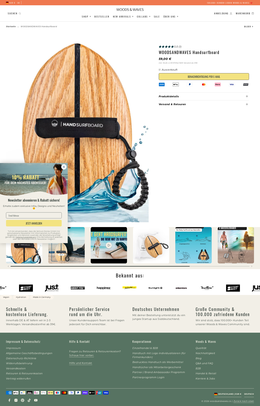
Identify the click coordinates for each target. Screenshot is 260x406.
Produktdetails (169, 96)
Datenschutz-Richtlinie (21, 358)
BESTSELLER (101, 16)
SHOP (85, 16)
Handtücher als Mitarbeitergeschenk (156, 367)
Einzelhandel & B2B (145, 348)
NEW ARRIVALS (122, 16)
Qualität (201, 348)
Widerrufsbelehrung (19, 363)
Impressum (13, 348)
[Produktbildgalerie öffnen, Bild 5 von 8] (193, 245)
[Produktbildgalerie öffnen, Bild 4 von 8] (151, 245)
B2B (198, 368)
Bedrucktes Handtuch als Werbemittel (157, 362)
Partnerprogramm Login (148, 377)
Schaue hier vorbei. (81, 355)
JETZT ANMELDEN (34, 223)
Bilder (247, 26)
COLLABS (142, 16)
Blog (199, 358)
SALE (157, 16)
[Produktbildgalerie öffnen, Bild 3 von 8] (109, 245)
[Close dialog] (64, 166)
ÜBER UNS (170, 16)
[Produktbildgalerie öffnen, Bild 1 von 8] (24, 245)
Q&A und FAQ (204, 363)
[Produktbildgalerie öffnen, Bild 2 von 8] (66, 245)
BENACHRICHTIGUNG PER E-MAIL (204, 76)
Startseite (11, 26)
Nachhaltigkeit (205, 353)
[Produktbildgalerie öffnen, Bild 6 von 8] (236, 245)
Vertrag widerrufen (18, 378)
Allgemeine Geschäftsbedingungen (29, 353)
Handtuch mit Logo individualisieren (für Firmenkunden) (159, 355)
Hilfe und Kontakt (80, 363)
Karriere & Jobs (205, 378)
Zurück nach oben (244, 401)
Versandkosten (16, 368)
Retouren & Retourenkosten (24, 373)
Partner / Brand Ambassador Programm (158, 372)
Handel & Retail (206, 373)
